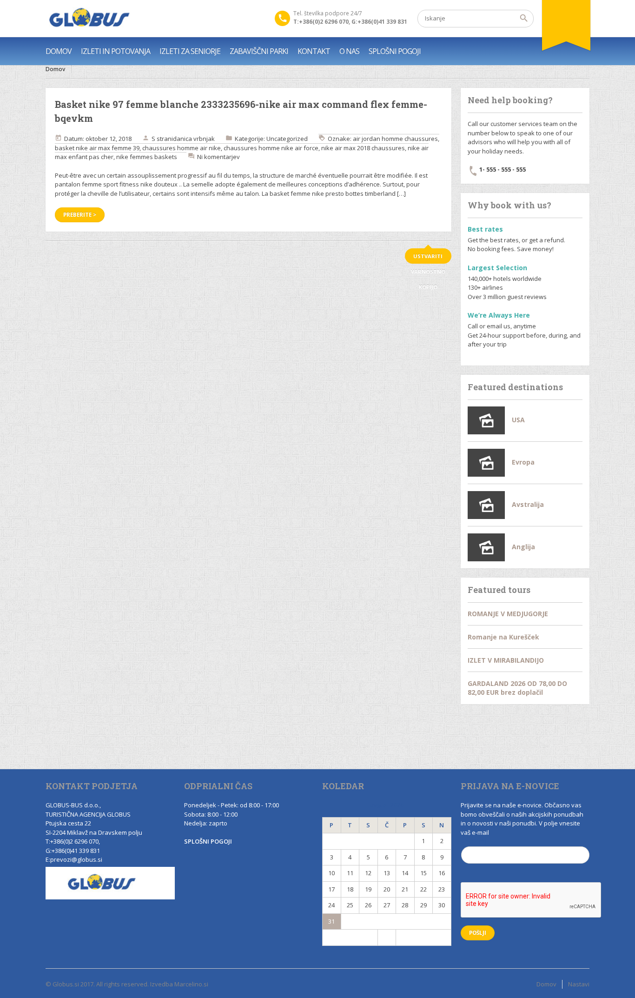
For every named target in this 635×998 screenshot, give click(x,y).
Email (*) (473, 841)
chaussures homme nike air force (271, 148)
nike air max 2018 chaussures (363, 148)
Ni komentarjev (218, 157)
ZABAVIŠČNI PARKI (259, 51)
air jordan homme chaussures (395, 138)
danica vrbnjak (194, 138)
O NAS (349, 51)
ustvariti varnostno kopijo (428, 258)
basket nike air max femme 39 (97, 148)
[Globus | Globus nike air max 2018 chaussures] (88, 18)
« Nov (350, 937)
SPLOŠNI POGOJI (395, 51)
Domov (55, 69)
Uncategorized (287, 138)
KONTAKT (314, 51)
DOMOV (59, 51)
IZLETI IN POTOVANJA (115, 51)
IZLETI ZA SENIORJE (189, 51)
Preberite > (79, 214)
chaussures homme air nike (181, 148)
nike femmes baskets (146, 157)
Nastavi (578, 984)
